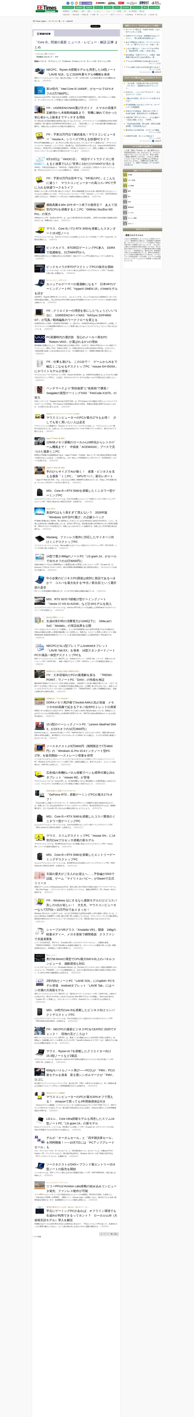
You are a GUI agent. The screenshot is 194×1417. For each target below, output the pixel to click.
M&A (83, 11)
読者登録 (129, 15)
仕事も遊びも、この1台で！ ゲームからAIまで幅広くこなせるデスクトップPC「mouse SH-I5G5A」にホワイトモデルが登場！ (76, 366)
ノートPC (92, 61)
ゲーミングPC (105, 61)
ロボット (131, 223)
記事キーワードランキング (142, 170)
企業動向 (75, 11)
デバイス (98, 7)
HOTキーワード (142, 229)
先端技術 (89, 7)
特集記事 (84, 15)
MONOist (101, 3)
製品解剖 (79, 7)
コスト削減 (131, 180)
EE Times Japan (112, 3)
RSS (76, 3)
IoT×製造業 (133, 11)
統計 (89, 11)
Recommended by (146, 72)
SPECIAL (139, 15)
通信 (145, 7)
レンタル (131, 212)
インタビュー (98, 11)
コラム (108, 11)
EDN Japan (121, 3)
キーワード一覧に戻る (109, 1234)
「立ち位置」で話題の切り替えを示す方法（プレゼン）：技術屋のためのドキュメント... (142, 85)
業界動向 (66, 11)
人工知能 (131, 185)
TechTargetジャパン (147, 26)
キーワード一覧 (54, 21)
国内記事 (75, 15)
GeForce (67, 61)
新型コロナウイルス (134, 235)
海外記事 (66, 15)
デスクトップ (55, 61)
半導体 (130, 175)
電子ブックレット (117, 15)
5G (125, 11)
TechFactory (156, 3)
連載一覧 (94, 15)
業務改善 (131, 207)
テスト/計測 (154, 7)
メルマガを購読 (85, 3)
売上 (129, 196)
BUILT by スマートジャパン (144, 3)
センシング (136, 7)
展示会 (141, 11)
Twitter (72, 3)
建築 (129, 191)
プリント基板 (132, 218)
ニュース (104, 15)
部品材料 (126, 7)
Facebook (68, 3)
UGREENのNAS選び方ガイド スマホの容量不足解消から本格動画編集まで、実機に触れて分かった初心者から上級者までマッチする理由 (75, 112)
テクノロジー (68, 7)
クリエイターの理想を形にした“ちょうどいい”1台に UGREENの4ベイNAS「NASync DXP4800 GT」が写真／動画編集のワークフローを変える (75, 315)
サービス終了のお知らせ (142, 146)
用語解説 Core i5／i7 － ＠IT (47, 57)
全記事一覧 (152, 15)
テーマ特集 (117, 11)
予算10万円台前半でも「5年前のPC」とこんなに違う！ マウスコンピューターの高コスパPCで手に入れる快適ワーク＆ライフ (75, 183)
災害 (129, 202)
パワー (117, 7)
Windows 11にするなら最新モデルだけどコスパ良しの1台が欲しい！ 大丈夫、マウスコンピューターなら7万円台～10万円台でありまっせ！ (75, 905)
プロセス (108, 7)
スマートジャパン (132, 3)
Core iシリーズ (80, 61)
